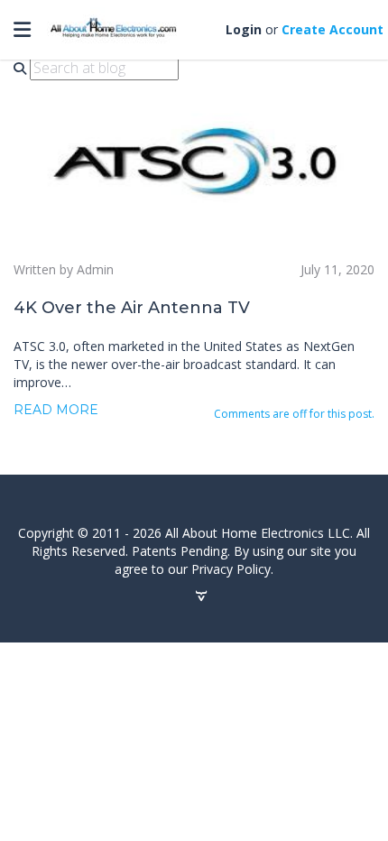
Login (244, 29)
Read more (56, 410)
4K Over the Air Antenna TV (132, 308)
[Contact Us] (201, 596)
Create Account (332, 29)
